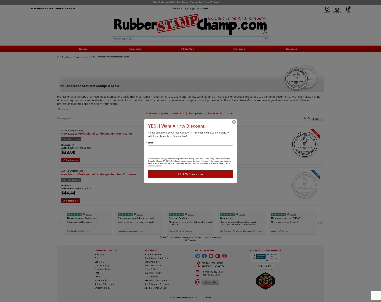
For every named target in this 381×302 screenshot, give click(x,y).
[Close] (234, 122)
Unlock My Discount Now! (190, 174)
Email (150, 143)
